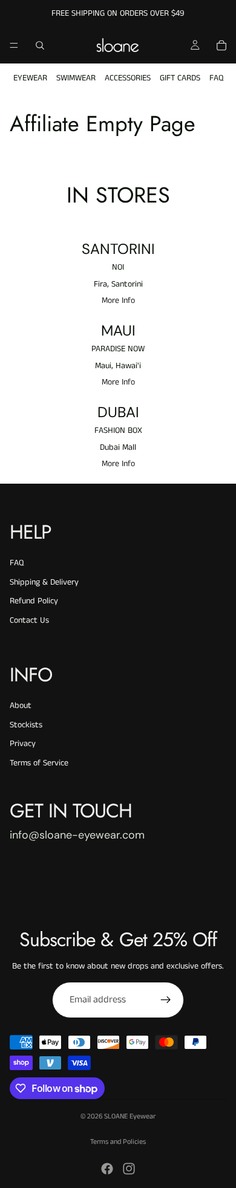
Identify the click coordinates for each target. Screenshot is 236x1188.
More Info (118, 301)
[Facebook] (107, 1168)
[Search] (40, 45)
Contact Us (29, 620)
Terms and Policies (118, 1142)
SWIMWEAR (76, 78)
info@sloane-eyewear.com (77, 835)
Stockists (26, 725)
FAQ (216, 78)
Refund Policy (34, 601)
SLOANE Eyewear (130, 1116)
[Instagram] (129, 1168)
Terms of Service (39, 763)
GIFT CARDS (180, 78)
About (20, 705)
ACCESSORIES (128, 78)
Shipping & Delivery (44, 582)
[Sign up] (166, 1000)
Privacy (23, 744)
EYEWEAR (30, 78)
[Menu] (14, 45)
